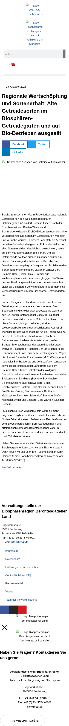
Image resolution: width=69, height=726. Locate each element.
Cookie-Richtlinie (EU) (18, 575)
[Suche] (64, 54)
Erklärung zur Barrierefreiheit (21, 567)
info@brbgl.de (19, 541)
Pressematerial (14, 583)
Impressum (12, 550)
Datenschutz (12, 558)
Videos (9, 591)
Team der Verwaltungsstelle (21, 599)
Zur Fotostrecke (11, 467)
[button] (34, 75)
